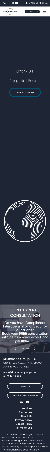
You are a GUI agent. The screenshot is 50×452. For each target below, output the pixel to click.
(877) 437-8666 (12, 375)
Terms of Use (24, 427)
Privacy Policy (23, 420)
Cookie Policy (23, 424)
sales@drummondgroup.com (20, 372)
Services (27, 408)
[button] (4, 3)
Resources (25, 412)
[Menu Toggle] (44, 11)
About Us (26, 416)
